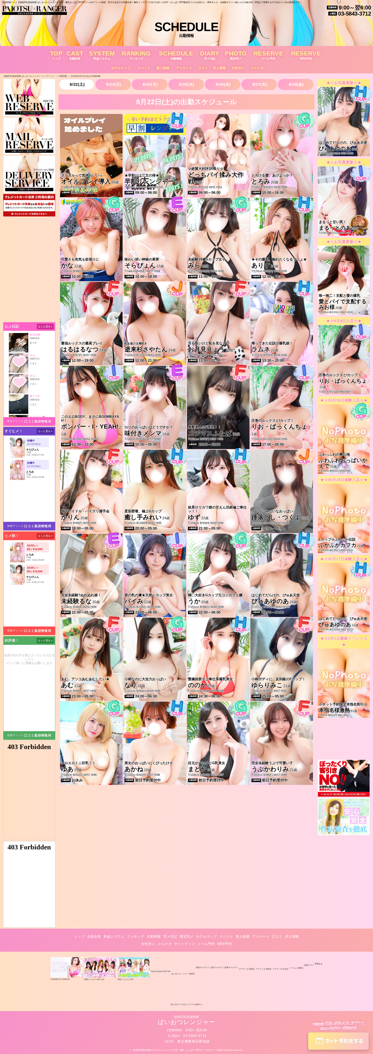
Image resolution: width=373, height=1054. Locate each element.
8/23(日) (113, 84)
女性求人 (238, 68)
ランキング (135, 936)
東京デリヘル (15, 421)
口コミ (203, 68)
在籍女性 (94, 936)
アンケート (184, 68)
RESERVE (268, 55)
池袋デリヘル (15, 525)
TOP (56, 55)
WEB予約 (224, 944)
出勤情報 (154, 936)
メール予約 (206, 944)
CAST (75, 55)
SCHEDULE (176, 55)
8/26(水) (223, 84)
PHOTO (236, 55)
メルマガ (256, 68)
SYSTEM (102, 55)
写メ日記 (170, 936)
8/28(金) (296, 84)
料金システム (114, 936)
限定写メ (186, 936)
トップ (79, 936)
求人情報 (219, 68)
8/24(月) (150, 84)
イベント (144, 68)
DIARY (209, 55)
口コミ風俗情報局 (37, 421)
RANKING (136, 55)
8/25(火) (186, 84)
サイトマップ (184, 944)
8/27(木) (259, 84)
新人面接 (162, 68)
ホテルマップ (120, 68)
